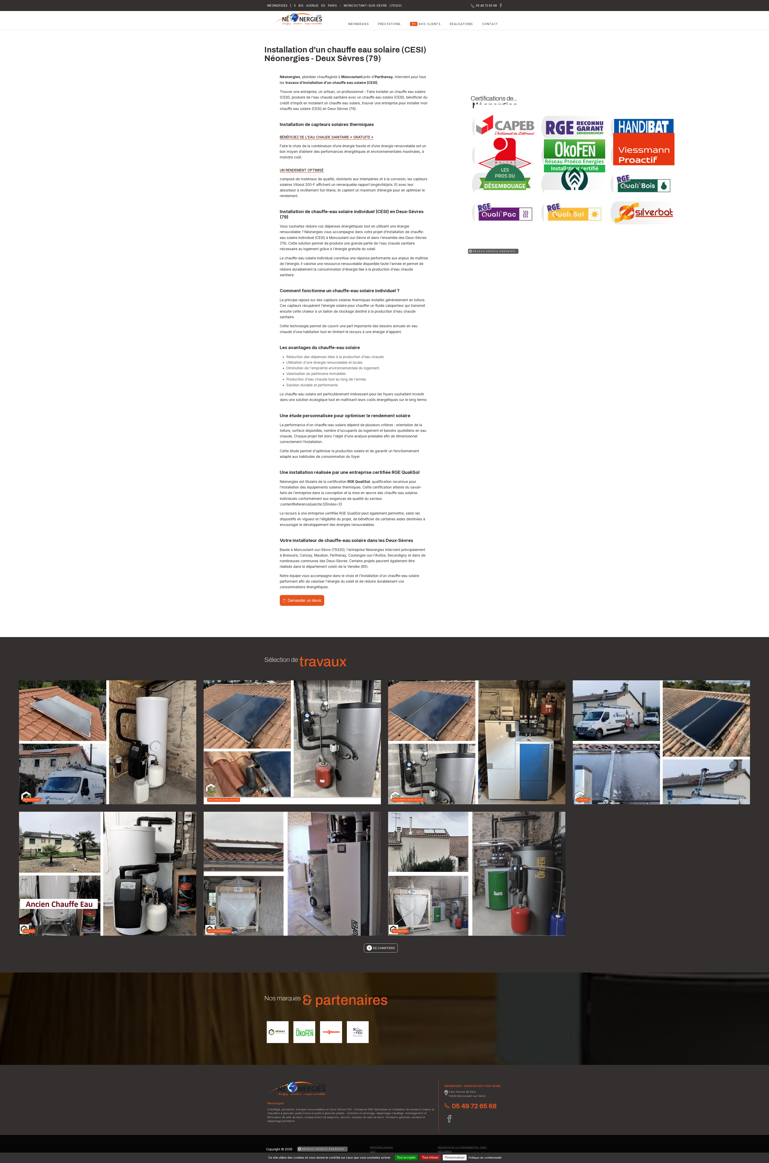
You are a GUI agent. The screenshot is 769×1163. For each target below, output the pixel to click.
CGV (372, 1151)
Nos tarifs (445, 1151)
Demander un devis (304, 600)
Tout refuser (430, 1157)
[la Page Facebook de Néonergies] (499, 6)
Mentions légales (381, 1147)
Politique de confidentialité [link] (485, 1157)
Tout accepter (406, 1157)
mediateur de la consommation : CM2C (462, 1147)
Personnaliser (455, 1157)
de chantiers (384, 948)
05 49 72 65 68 (474, 1106)
